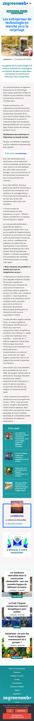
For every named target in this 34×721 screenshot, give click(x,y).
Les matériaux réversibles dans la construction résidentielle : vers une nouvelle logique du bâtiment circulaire (22, 439)
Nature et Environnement (19, 12)
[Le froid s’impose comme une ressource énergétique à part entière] (8, 456)
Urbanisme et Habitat (17, 687)
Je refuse (21, 711)
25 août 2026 (21, 590)
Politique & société (17, 676)
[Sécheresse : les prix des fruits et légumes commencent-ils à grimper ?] (8, 471)
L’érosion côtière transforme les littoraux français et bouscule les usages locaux (21, 487)
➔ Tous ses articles (13, 523)
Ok (10, 711)
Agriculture (17, 694)
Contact (17, 702)
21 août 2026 (21, 615)
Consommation (13, 11)
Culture (17, 690)
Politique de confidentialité (17, 716)
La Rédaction (7, 59)
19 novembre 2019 (20, 59)
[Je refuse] (32, 712)
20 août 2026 (21, 645)
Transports (17, 672)
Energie (17, 679)
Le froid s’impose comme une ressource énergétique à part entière (22, 457)
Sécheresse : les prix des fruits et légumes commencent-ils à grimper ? (17, 638)
